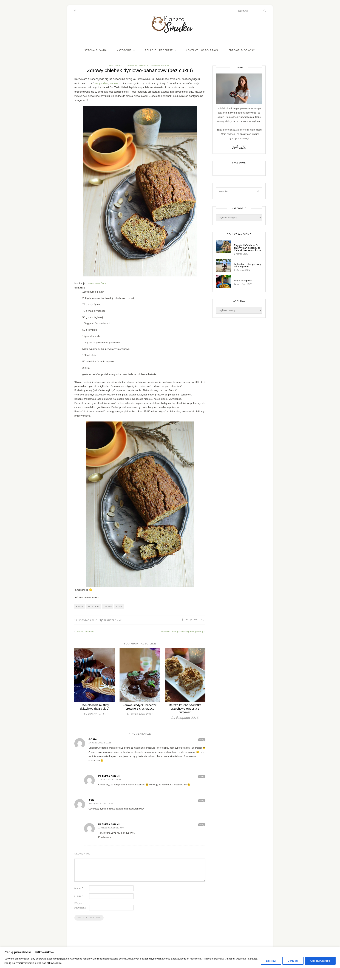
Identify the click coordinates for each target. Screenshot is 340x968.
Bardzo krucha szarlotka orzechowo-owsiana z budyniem (185, 708)
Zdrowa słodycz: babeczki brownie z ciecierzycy (140, 706)
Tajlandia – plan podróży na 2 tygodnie (247, 265)
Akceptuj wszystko (320, 960)
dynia (119, 606)
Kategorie (124, 50)
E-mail (78, 896)
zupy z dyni (101, 83)
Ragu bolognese (243, 280)
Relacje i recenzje (159, 50)
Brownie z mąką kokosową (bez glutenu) (182, 631)
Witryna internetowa (80, 905)
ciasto (108, 606)
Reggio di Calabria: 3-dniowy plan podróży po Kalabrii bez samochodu (247, 248)
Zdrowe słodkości (242, 50)
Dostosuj (271, 960)
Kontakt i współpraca (202, 50)
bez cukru (94, 606)
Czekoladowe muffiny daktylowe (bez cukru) (94, 706)
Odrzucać (293, 960)
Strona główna (95, 50)
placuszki (114, 83)
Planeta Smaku (113, 620)
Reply (201, 740)
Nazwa (78, 888)
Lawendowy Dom (96, 283)
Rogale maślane (85, 631)
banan (79, 606)
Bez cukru (115, 65)
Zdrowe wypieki (160, 65)
